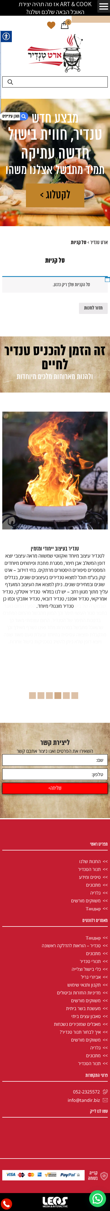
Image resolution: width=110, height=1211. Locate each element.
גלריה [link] (95, 893)
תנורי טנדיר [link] (90, 961)
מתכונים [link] (93, 885)
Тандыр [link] (93, 908)
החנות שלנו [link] (90, 861)
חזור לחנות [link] (93, 308)
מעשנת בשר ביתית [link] (83, 1008)
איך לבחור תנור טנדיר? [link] (80, 1032)
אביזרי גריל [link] (91, 977)
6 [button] (34, 693)
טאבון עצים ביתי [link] (86, 1016)
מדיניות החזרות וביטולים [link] (79, 993)
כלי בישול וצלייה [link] (86, 969)
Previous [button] (103, 601)
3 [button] (59, 693)
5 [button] (42, 693)
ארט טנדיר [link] (99, 243)
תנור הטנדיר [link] (89, 869)
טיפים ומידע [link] (90, 877)
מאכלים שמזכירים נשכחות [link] (77, 1024)
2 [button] (68, 693)
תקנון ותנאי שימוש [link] (84, 985)
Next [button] (6, 601)
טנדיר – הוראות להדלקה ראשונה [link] (71, 945)
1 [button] (76, 693)
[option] (55, 577)
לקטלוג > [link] (55, 195)
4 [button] (51, 693)
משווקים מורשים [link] (86, 901)
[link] (65, 25)
